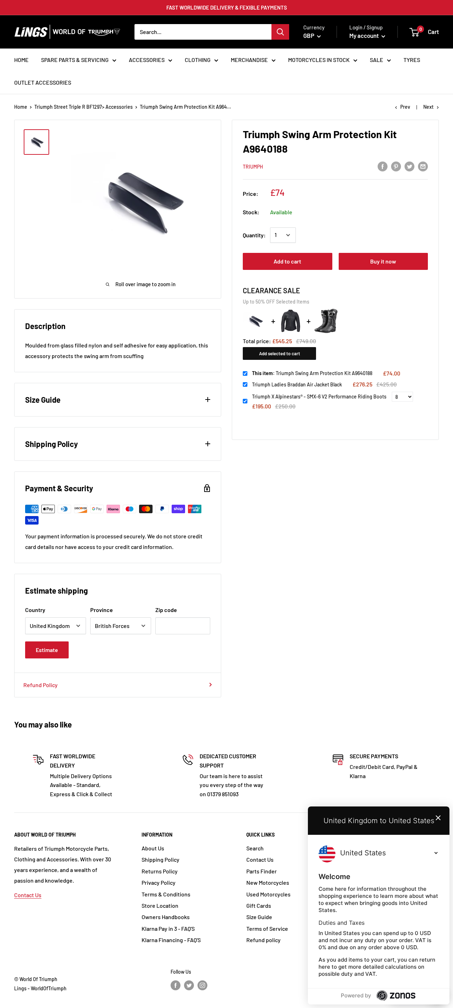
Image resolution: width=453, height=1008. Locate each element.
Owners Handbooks (166, 916)
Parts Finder (261, 871)
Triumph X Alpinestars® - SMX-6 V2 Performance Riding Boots (319, 396)
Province (101, 609)
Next (428, 107)
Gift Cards (258, 905)
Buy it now (383, 261)
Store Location (160, 905)
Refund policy (263, 939)
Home (20, 107)
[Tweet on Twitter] (409, 165)
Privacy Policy (159, 882)
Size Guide (259, 916)
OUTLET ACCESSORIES (42, 82)
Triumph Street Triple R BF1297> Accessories (83, 107)
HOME (21, 59)
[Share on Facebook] (383, 165)
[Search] (280, 32)
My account (364, 35)
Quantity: (254, 235)
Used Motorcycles (268, 894)
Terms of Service (267, 928)
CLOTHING (198, 59)
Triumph (253, 167)
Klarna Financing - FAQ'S (171, 939)
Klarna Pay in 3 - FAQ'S (168, 928)
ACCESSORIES (147, 59)
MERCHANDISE (249, 59)
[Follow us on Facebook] (175, 985)
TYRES (411, 59)
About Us (153, 848)
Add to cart (287, 261)
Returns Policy (160, 871)
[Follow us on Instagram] (202, 985)
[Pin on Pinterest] (396, 165)
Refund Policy (40, 684)
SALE (376, 59)
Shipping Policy (160, 859)
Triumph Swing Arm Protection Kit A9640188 (312, 373)
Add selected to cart (279, 353)
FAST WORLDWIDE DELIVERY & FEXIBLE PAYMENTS (226, 7)
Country (35, 609)
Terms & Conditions (166, 894)
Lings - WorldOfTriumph (40, 988)
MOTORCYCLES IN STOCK (319, 59)
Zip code (166, 609)
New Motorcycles (267, 882)
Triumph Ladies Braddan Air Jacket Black (297, 384)
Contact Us (27, 894)
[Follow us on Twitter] (189, 985)
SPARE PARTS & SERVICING (75, 59)
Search (255, 848)
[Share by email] (423, 165)
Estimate (47, 649)
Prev (405, 107)
